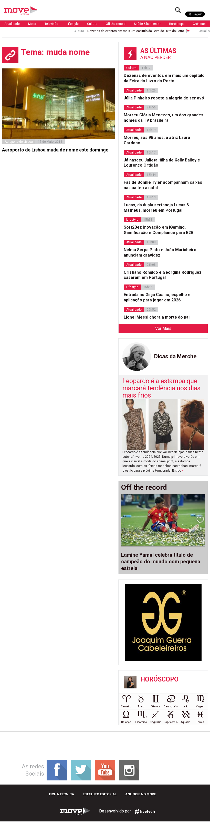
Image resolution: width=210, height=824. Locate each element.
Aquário (185, 722)
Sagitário (156, 722)
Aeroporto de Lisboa (19, 142)
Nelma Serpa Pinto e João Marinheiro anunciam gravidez (160, 252)
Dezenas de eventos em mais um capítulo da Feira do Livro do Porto (124, 31)
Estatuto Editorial (100, 794)
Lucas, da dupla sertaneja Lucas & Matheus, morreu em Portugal (156, 207)
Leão (185, 706)
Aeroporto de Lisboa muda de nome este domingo (55, 149)
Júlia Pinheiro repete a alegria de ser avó (164, 98)
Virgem (200, 706)
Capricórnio (170, 722)
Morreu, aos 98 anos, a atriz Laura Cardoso (157, 140)
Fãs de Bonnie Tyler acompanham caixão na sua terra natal (163, 185)
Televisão (51, 24)
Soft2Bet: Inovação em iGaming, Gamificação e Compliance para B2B (158, 230)
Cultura (92, 24)
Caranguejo (170, 706)
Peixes (200, 722)
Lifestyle (73, 24)
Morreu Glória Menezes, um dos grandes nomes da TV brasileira (163, 118)
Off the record (115, 24)
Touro (141, 706)
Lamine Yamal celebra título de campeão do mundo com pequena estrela (160, 561)
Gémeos (156, 706)
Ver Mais (163, 328)
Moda (32, 24)
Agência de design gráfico (144, 811)
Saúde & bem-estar (147, 24)
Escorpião (141, 722)
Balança (126, 722)
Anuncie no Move (140, 794)
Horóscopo (176, 24)
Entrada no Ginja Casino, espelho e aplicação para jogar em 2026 (157, 297)
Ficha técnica (61, 794)
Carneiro (126, 706)
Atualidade (12, 24)
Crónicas (199, 24)
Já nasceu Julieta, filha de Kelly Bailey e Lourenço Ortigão (162, 163)
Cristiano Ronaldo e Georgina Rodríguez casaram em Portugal (163, 275)
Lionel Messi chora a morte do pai (157, 317)
